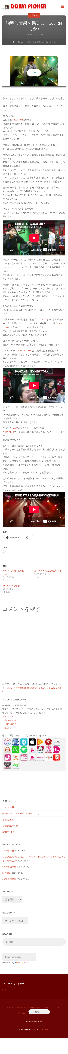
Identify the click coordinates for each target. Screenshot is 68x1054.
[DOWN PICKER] (24, 6)
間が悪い (6, 873)
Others (21, 1013)
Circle (56, 1007)
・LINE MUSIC (9, 724)
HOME (9, 1007)
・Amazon (7, 716)
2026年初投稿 (9, 879)
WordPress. (44, 1029)
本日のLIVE (7, 819)
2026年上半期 (9, 866)
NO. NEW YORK (23, 350)
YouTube (34, 73)
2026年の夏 (8, 807)
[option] (34, 71)
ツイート (6, 990)
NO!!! (14, 428)
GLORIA (41, 319)
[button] (32, 82)
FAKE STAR (17, 119)
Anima (33, 1029)
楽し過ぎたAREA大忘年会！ (48, 571)
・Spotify (6, 728)
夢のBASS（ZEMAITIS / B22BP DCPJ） (21, 813)
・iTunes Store (9, 720)
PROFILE (20, 1007)
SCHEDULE (8, 832)
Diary (34, 15)
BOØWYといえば (11, 585)
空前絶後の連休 (10, 826)
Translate (24, 962)
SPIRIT (46, 1007)
